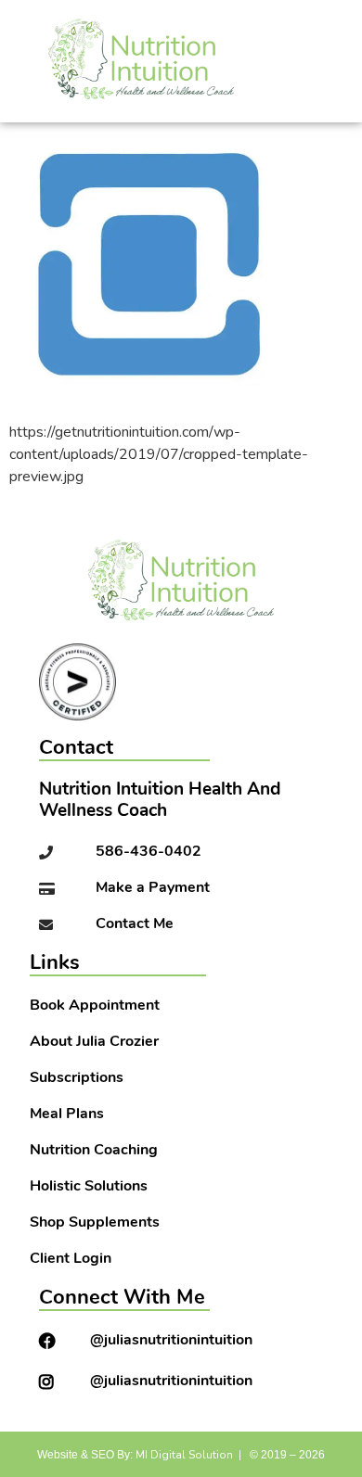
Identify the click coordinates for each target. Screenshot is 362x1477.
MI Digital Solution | (188, 1454)
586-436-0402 (148, 852)
